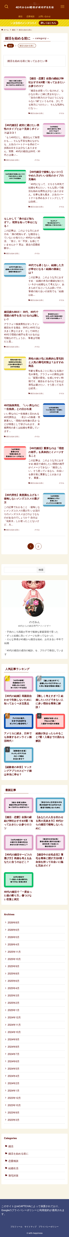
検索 (41, 569)
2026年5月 (13, 937)
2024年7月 (13, 1054)
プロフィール (16, 1226)
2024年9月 (13, 1039)
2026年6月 (13, 929)
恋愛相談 (13, 1161)
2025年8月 (13, 973)
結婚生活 (13, 1168)
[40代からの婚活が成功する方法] (34, 6)
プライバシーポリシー (24, 1210)
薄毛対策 (13, 1175)
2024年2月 (13, 1083)
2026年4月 (13, 944)
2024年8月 (13, 1046)
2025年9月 (13, 966)
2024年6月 (13, 1061)
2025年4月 (13, 988)
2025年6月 (13, 980)
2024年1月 (13, 1090)
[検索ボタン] (6, 6)
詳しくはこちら (48, 22)
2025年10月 (14, 959)
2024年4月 (13, 1076)
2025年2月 (13, 1002)
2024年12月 (14, 1017)
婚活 (10, 45)
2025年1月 (13, 1010)
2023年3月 (13, 1119)
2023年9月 (13, 1112)
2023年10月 (14, 1105)
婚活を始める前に (18, 1153)
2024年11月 (14, 1024)
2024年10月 (14, 1032)
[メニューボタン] (62, 6)
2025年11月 (14, 951)
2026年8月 (13, 922)
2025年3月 (13, 995)
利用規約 (44, 1210)
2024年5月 (13, 1068)
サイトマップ (30, 1226)
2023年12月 (14, 1098)
